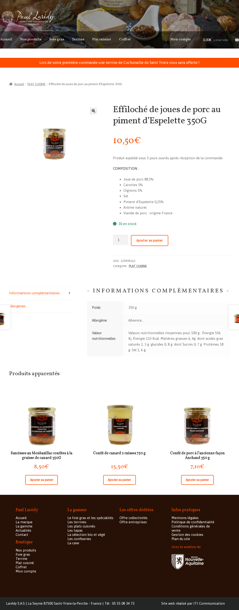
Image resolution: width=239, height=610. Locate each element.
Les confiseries (79, 539)
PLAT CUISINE (37, 84)
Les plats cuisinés (81, 526)
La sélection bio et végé (86, 535)
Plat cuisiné (101, 39)
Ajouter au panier (149, 240)
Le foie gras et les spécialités (90, 518)
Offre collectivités (134, 518)
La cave (73, 543)
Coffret (125, 39)
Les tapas (75, 530)
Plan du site (181, 539)
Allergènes (17, 306)
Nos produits (30, 39)
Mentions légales (185, 518)
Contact (22, 535)
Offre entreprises (133, 522)
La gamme (24, 526)
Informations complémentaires (34, 293)
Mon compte (180, 39)
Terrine (78, 39)
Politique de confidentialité (193, 522)
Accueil (6, 39)
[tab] (41, 293)
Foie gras (56, 39)
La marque (24, 522)
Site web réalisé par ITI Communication (193, 603)
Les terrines (76, 522)
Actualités (23, 530)
